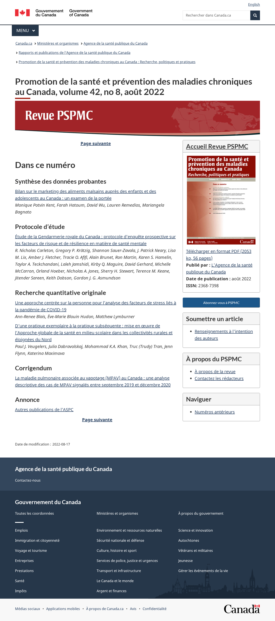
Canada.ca (23, 43)
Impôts (21, 591)
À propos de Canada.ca (105, 608)
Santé (19, 580)
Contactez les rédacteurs (219, 378)
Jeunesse (185, 560)
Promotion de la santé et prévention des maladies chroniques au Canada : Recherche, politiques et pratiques (107, 62)
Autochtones (188, 540)
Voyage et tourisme (31, 550)
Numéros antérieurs (215, 412)
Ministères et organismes (58, 43)
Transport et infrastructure (119, 570)
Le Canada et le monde (115, 580)
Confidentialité (155, 608)
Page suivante (96, 143)
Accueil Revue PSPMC (217, 146)
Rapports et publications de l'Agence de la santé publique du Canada (74, 52)
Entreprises (24, 560)
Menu (27, 30)
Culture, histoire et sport (117, 550)
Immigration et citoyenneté (37, 540)
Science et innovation (195, 530)
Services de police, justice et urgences (127, 560)
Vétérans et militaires (195, 550)
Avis (133, 608)
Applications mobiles (63, 608)
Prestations (24, 570)
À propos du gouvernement (200, 513)
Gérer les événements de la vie (203, 570)
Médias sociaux (27, 608)
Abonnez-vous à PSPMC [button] (221, 303)
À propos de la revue (215, 371)
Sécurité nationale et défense (120, 540)
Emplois (21, 530)
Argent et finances (112, 591)
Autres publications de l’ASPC (44, 409)
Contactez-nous (28, 480)
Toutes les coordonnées (34, 513)
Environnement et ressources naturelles (129, 530)
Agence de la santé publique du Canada (116, 43)
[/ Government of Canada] (53, 13)
